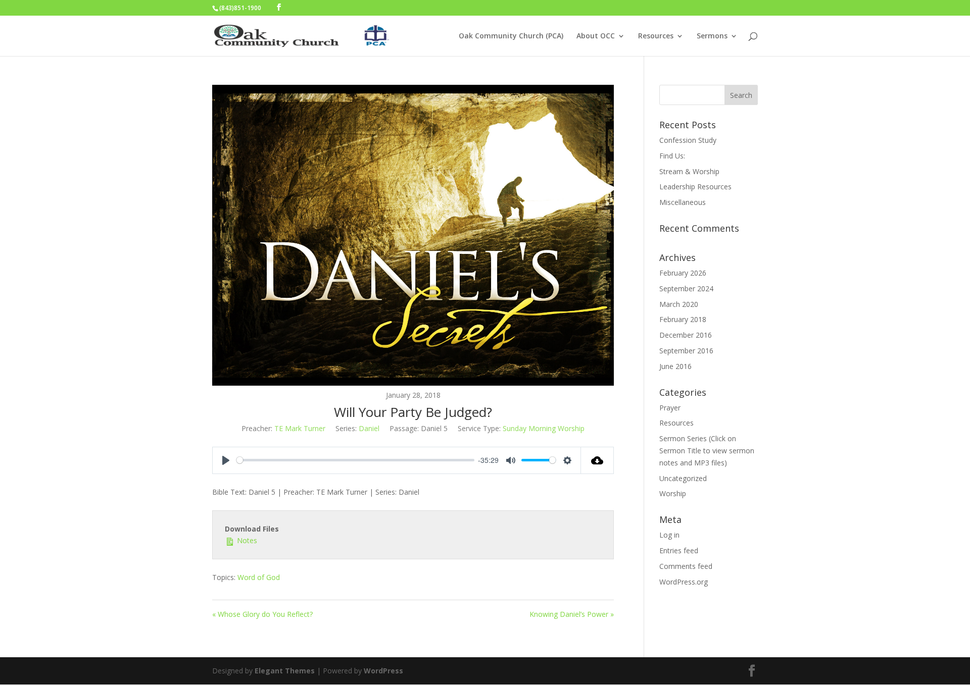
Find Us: (672, 156)
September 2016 (686, 350)
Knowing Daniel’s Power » (571, 614)
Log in (669, 535)
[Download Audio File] (597, 460)
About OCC (595, 36)
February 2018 (682, 319)
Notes (246, 540)
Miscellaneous (682, 202)
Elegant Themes (285, 670)
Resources (655, 36)
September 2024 (686, 288)
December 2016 (685, 335)
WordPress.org (683, 582)
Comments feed (685, 566)
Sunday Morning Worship (544, 428)
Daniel (369, 428)
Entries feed (678, 550)
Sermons (712, 36)
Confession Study (687, 140)
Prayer (670, 407)
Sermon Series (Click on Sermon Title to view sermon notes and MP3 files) (706, 450)
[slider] (355, 460)
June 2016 (675, 366)
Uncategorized (683, 478)
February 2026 (682, 273)
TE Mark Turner (299, 428)
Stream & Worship (689, 171)
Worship (672, 493)
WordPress (383, 670)
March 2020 (678, 304)
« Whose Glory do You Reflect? (262, 614)
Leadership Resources (695, 186)
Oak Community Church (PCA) (511, 36)
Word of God (258, 577)
